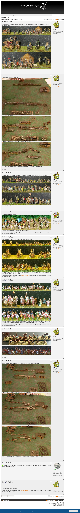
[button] (49, 19)
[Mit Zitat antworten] (51, 21)
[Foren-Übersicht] (33, 6)
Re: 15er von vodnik (7, 21)
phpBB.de (62, 504)
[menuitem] (9, 13)
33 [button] (55, 19)
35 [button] (58, 19)
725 (56, 29)
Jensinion (54, 469)
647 (56, 471)
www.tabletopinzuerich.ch (25, 71)
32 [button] (53, 19)
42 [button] (62, 19)
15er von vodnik (6, 18)
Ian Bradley (62, 502)
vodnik (54, 28)
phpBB (53, 503)
